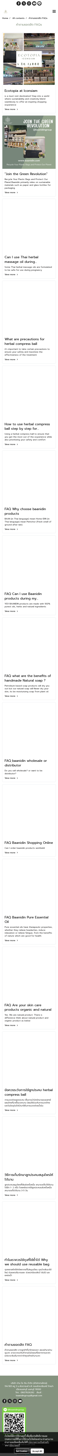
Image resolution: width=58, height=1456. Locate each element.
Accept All (37, 1451)
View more (10, 109)
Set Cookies (21, 1451)
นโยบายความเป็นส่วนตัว (38, 1442)
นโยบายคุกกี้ (14, 1445)
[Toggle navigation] (54, 11)
